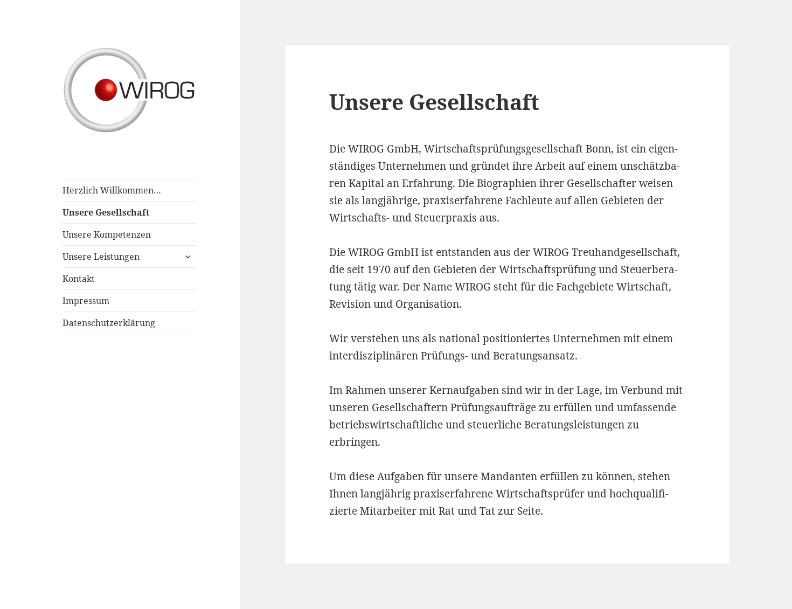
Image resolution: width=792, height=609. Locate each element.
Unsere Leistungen (101, 256)
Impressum (85, 301)
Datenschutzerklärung (108, 323)
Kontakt (78, 279)
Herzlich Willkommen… (111, 190)
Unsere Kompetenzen (106, 234)
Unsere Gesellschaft (105, 212)
